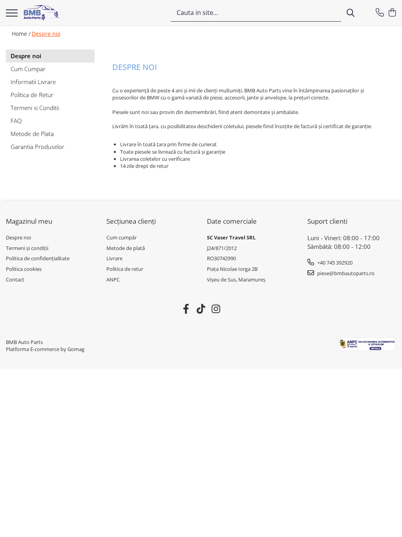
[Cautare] (350, 13)
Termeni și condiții (27, 248)
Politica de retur (124, 268)
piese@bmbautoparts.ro (345, 273)
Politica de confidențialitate (37, 258)
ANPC (113, 279)
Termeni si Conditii (35, 108)
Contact (15, 279)
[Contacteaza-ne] (380, 12)
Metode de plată (125, 248)
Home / (21, 33)
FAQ (16, 121)
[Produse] (12, 13)
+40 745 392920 (334, 262)
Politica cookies (24, 268)
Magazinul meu (29, 221)
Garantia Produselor (37, 147)
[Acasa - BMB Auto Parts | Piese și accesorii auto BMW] (41, 13)
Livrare (114, 258)
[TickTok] (201, 309)
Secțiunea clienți (131, 221)
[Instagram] (216, 309)
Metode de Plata (32, 134)
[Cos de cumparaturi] (392, 12)
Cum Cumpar (28, 69)
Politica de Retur (32, 95)
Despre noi (46, 33)
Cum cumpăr (121, 237)
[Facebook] (186, 309)
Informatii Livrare (33, 82)
